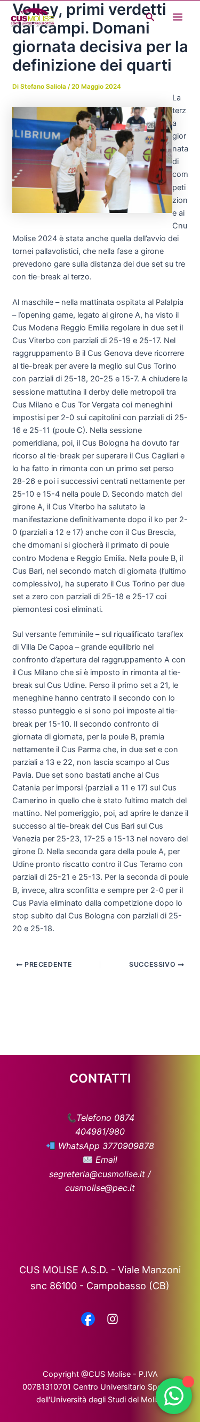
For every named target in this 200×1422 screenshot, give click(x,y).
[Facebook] (88, 1320)
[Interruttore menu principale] (177, 17)
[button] (150, 17)
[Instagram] (112, 1320)
